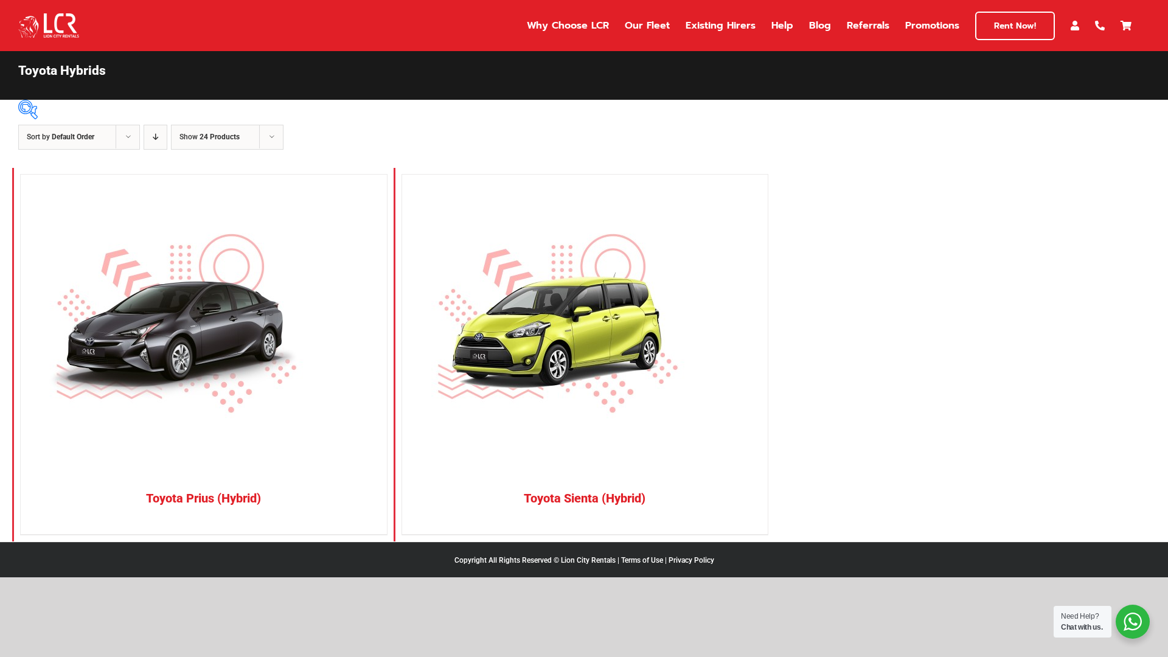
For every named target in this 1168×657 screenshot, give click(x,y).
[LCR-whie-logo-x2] (48, 18)
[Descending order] (155, 137)
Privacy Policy (691, 560)
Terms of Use (642, 560)
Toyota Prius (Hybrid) (203, 498)
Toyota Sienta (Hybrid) (584, 498)
